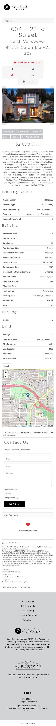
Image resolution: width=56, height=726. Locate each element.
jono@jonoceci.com (28, 701)
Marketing (28, 610)
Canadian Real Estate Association (17, 549)
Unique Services (28, 615)
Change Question (10, 498)
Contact (28, 620)
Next (52, 105)
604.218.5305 (28, 699)
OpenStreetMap (27, 426)
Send (13, 503)
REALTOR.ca (9, 547)
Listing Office (6, 579)
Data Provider (6, 574)
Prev (4, 105)
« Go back (8, 20)
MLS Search (28, 606)
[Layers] (49, 373)
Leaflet (17, 426)
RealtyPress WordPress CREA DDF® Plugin (16, 587)
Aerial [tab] (6, 366)
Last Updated (6, 569)
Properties (28, 601)
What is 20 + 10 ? (11, 490)
